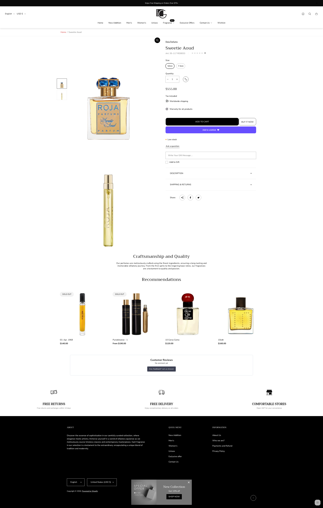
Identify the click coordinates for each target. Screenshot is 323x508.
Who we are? (218, 440)
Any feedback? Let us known (161, 369)
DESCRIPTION (176, 173)
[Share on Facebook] (190, 197)
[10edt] (240, 314)
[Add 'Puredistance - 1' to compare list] (152, 298)
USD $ (20, 13)
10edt (221, 340)
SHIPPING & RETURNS (180, 184)
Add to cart (202, 121)
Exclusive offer (175, 456)
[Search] (310, 14)
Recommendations (161, 279)
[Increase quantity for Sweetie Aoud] (177, 79)
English (8, 13)
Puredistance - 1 (120, 340)
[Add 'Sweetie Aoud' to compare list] (186, 79)
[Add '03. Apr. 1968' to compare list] (99, 298)
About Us (216, 435)
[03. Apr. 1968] (82, 314)
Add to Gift (174, 162)
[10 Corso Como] (187, 314)
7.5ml (180, 66)
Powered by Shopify (90, 491)
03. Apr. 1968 (66, 340)
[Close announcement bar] (317, 3)
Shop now (174, 496)
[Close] (189, 482)
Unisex (172, 451)
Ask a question (172, 146)
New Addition (175, 435)
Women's (173, 445)
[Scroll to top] (253, 498)
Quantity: (170, 73)
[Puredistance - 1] (135, 314)
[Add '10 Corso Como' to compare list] (204, 305)
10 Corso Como (172, 340)
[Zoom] (157, 40)
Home (63, 32)
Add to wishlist (209, 130)
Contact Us (174, 461)
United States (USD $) (101, 482)
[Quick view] (204, 298)
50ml (170, 66)
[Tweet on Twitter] (198, 197)
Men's (171, 440)
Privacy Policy (218, 451)
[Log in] (303, 14)
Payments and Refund (222, 445)
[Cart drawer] (316, 14)
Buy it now (247, 122)
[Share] (182, 197)
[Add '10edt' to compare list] (257, 305)
